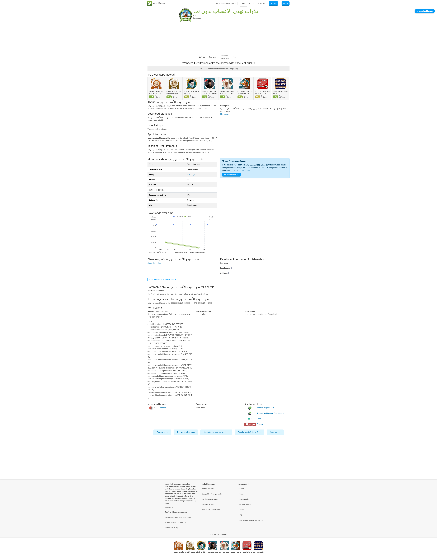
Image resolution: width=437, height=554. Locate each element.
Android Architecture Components (270, 413)
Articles (241, 510)
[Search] (236, 3)
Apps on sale (275, 432)
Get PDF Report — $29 (231, 174)
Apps (243, 3)
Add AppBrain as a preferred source (163, 279)
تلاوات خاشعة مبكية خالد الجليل (262, 91)
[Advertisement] (215, 38)
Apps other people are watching (216, 432)
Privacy (241, 494)
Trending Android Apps (210, 499)
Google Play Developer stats (212, 494)
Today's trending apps (186, 432)
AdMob (163, 408)
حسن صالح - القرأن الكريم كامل (191, 91)
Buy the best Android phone (211, 510)
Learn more (245, 170)
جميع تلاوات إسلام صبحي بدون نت (209, 91)
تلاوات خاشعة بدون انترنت (245, 91)
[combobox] (224, 3)
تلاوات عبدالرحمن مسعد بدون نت (227, 91)
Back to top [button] (431, 533)
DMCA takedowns (245, 504)
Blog (240, 515)
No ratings (191, 174)
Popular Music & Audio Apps (249, 432)
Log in (285, 3)
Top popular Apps (208, 504)
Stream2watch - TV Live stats (175, 522)
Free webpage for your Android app (251, 520)
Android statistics (208, 489)
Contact (241, 489)
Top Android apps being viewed (176, 512)
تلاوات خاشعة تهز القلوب (173, 91)
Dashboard (261, 3)
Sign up (273, 3)
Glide (259, 419)
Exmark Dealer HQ (171, 528)
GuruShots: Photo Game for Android (178, 517)
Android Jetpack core (265, 408)
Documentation (244, 499)
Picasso (260, 424)
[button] (255, 268)
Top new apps (162, 432)
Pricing (251, 3)
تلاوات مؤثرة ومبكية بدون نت (156, 91)
